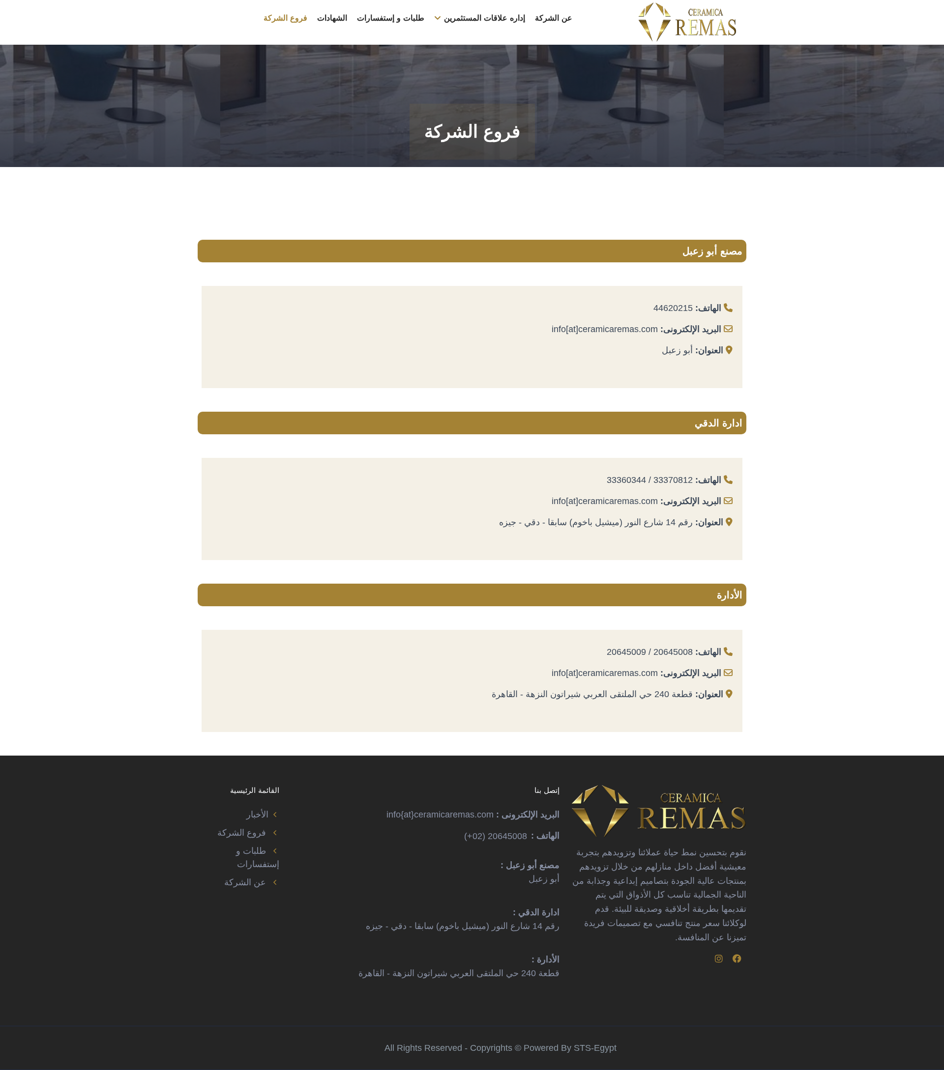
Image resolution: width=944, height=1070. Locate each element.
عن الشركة (553, 18)
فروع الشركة (285, 18)
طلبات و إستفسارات (390, 18)
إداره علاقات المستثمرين (483, 18)
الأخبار (257, 814)
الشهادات (332, 18)
